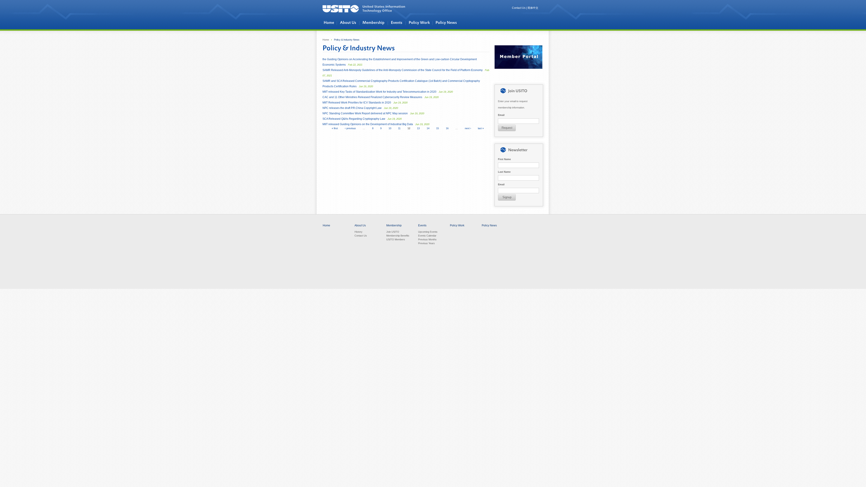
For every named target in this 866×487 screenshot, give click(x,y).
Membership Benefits (397, 235)
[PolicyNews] (446, 22)
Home (325, 39)
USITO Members (395, 239)
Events (422, 225)
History (358, 231)
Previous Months (427, 239)
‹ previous (350, 128)
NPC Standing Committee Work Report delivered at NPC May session (373, 113)
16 (447, 128)
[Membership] (374, 22)
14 (428, 128)
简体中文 (532, 7)
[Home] (329, 22)
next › (468, 128)
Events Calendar (427, 235)
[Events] (397, 22)
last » (481, 128)
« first (335, 128)
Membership (394, 225)
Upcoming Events (428, 231)
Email (501, 115)
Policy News (489, 225)
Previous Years (426, 243)
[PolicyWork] (420, 22)
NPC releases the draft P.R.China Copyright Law (360, 108)
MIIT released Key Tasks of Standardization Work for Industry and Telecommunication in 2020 (387, 91)
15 (437, 128)
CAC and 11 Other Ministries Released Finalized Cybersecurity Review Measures (380, 97)
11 (399, 128)
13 (418, 128)
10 (390, 128)
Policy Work (457, 225)
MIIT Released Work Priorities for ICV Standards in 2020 (365, 102)
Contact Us (518, 7)
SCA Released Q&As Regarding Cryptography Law (362, 118)
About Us (360, 225)
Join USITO (392, 231)
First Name (504, 159)
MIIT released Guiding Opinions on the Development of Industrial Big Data (375, 124)
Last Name (504, 171)
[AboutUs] (349, 22)
